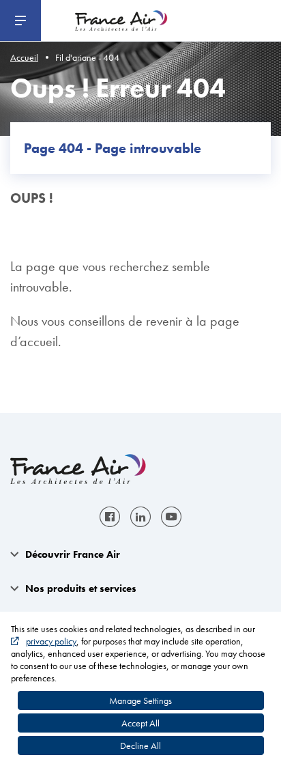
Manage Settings (140, 700)
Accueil (24, 57)
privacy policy (51, 641)
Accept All (140, 723)
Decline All (140, 745)
